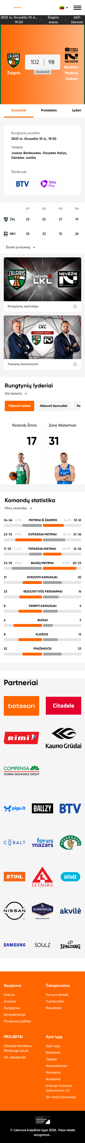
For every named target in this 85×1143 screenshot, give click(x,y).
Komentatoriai (56, 1066)
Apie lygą (53, 1046)
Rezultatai (53, 1008)
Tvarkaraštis (55, 1001)
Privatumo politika (17, 1021)
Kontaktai (53, 1052)
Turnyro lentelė (57, 995)
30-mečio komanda (61, 1097)
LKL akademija (15, 1057)
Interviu (9, 995)
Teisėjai (51, 1059)
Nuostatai (53, 1079)
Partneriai (53, 1072)
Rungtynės (12, 1008)
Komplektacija (14, 1014)
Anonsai (10, 1001)
